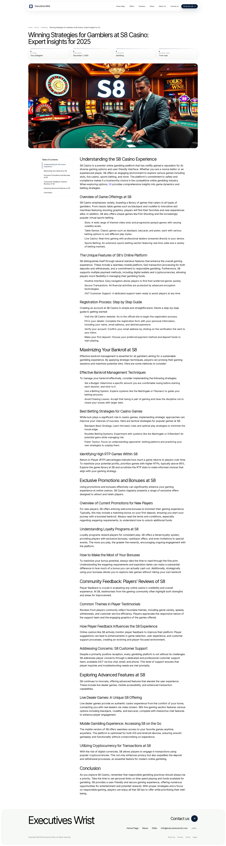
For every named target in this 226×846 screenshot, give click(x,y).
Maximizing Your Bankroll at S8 (55, 171)
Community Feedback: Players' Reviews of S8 (55, 183)
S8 (110, 184)
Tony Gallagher (36, 55)
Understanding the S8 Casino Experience (55, 165)
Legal (195, 837)
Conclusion (48, 192)
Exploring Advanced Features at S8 (57, 188)
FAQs (154, 828)
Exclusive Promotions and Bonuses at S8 (57, 176)
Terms (188, 837)
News (37, 27)
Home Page (133, 828)
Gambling (44, 27)
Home (30, 27)
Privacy (180, 837)
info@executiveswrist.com (174, 828)
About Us (171, 837)
